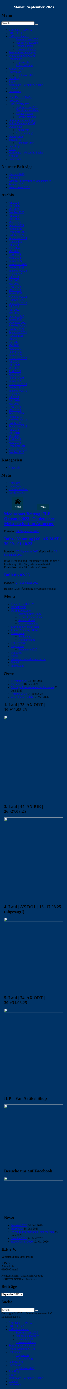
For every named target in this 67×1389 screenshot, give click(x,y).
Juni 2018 (14, 432)
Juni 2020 (14, 364)
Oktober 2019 (16, 387)
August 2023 (16, 273)
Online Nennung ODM (22, 55)
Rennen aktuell (24, 45)
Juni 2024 (14, 248)
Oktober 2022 (16, 299)
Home (18, 506)
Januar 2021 (15, 355)
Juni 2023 (14, 280)
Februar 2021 (16, 351)
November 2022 (18, 296)
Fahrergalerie (16, 68)
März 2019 (15, 410)
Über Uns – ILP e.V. (20, 29)
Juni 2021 (14, 342)
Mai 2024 (14, 251)
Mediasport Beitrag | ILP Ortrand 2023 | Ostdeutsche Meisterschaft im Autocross (29, 519)
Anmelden (14, 482)
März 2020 (15, 374)
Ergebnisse (15, 71)
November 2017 (18, 449)
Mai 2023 (14, 283)
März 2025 (15, 222)
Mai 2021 (14, 345)
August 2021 (16, 335)
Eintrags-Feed (16, 486)
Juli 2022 (14, 306)
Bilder (12, 81)
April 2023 (15, 286)
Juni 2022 (14, 309)
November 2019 (18, 384)
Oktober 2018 (16, 423)
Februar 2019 (16, 413)
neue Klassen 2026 (19, 187)
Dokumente (15, 58)
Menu (43, 506)
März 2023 (15, 290)
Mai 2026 (14, 209)
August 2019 (16, 393)
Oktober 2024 (16, 235)
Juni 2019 (14, 400)
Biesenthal (14, 177)
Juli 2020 (14, 361)
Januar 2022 (15, 319)
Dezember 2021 (18, 322)
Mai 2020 (14, 368)
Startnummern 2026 (27, 39)
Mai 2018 (14, 436)
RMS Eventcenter (19, 36)
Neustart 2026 (16, 174)
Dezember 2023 (18, 264)
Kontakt (13, 88)
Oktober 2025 (16, 212)
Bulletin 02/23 (17, 575)
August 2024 (16, 241)
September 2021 (18, 332)
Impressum (15, 91)
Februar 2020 (16, 377)
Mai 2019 (14, 403)
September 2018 (18, 426)
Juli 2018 (14, 429)
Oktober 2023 (16, 267)
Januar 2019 (15, 416)
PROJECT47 (16, 32)
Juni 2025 (14, 218)
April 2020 (15, 371)
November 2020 (18, 358)
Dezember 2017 (18, 445)
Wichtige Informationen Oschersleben (30, 180)
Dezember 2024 (18, 231)
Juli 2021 (14, 338)
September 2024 (18, 238)
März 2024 (15, 257)
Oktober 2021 (16, 329)
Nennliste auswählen (27, 42)
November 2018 (18, 419)
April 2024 (15, 254)
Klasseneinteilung (26, 49)
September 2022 (18, 303)
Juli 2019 (14, 397)
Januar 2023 (15, 293)
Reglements (22, 62)
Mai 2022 (14, 312)
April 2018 (15, 439)
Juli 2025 (14, 215)
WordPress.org (17, 492)
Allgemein (14, 467)
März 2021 (15, 348)
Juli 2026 (14, 202)
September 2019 (18, 390)
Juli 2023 (14, 277)
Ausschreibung (24, 65)
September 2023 (18, 270)
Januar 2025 (15, 228)
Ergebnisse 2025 (25, 75)
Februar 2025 (16, 225)
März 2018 (15, 442)
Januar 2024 (15, 261)
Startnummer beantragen (22, 52)
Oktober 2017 (16, 452)
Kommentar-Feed (18, 489)
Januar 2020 (15, 381)
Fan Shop (14, 78)
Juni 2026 (14, 205)
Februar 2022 (16, 316)
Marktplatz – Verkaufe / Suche (26, 84)
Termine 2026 (16, 184)
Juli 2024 (14, 244)
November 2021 (18, 325)
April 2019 (15, 406)
